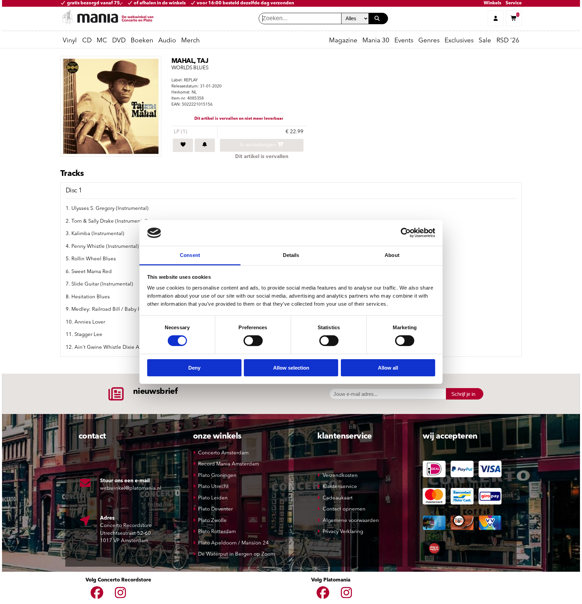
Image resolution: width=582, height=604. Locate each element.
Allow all (388, 368)
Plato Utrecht (213, 486)
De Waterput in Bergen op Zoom (236, 554)
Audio (167, 41)
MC (102, 41)
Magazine (343, 41)
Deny (194, 368)
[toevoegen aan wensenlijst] (183, 145)
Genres (429, 41)
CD (87, 41)
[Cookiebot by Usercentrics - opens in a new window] (405, 233)
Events (403, 41)
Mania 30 (375, 41)
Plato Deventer (215, 509)
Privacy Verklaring (343, 531)
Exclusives (459, 41)
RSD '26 (507, 41)
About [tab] (392, 255)
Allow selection (291, 368)
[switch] (253, 340)
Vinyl (70, 41)
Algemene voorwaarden (351, 520)
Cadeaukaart (338, 498)
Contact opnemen (344, 509)
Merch (190, 41)
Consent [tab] (190, 255)
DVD (119, 41)
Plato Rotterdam (217, 531)
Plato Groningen (217, 475)
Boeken (142, 41)
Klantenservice (340, 486)
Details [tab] (291, 255)
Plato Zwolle (212, 520)
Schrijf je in (463, 394)
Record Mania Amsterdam (228, 464)
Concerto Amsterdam (223, 453)
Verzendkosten (340, 475)
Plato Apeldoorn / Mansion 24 (233, 543)
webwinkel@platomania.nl (130, 488)
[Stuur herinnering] (205, 145)
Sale (485, 41)
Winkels (492, 3)
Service (514, 3)
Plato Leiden (213, 498)
